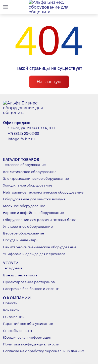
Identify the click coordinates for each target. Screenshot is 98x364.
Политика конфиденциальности (31, 344)
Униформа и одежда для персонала (34, 254)
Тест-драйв (12, 268)
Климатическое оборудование (30, 172)
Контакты (11, 310)
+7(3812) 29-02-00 (23, 133)
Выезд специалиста (20, 275)
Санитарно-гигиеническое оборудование (39, 247)
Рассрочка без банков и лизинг (31, 289)
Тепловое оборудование (24, 165)
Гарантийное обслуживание (28, 324)
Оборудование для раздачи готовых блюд (39, 220)
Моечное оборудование (24, 206)
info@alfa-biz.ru (21, 139)
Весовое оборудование (23, 233)
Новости (10, 303)
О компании (14, 317)
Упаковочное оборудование (28, 226)
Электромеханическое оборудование (36, 178)
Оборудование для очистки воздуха (34, 199)
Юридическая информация (27, 337)
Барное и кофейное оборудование (33, 213)
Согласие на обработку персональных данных (43, 351)
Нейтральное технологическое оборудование (43, 192)
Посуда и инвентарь (20, 240)
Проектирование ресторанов (29, 282)
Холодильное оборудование (27, 185)
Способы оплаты (17, 331)
